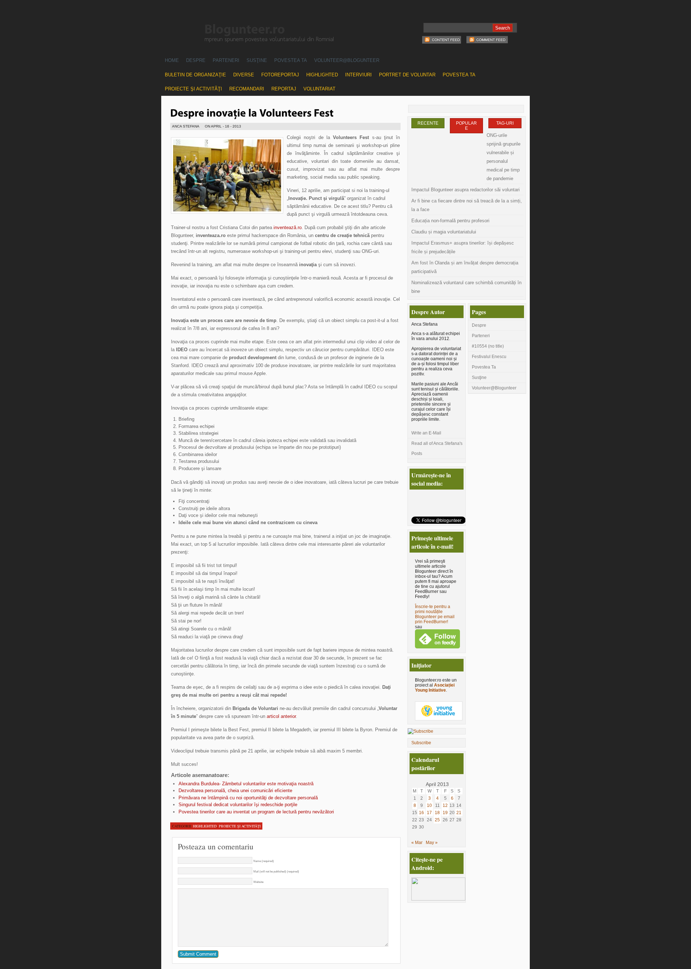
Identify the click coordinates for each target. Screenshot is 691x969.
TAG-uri (505, 123)
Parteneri (226, 60)
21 (458, 812)
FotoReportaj (280, 74)
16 (421, 812)
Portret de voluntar (407, 74)
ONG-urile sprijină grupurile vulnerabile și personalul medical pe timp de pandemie (503, 157)
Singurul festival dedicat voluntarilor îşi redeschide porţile (238, 804)
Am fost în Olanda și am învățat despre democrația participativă (464, 267)
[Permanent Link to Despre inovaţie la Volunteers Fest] (252, 112)
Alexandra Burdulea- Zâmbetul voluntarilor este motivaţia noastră (246, 783)
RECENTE (427, 123)
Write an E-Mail (426, 433)
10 (429, 805)
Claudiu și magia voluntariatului (443, 232)
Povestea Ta (290, 60)
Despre (196, 60)
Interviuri (358, 74)
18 (437, 812)
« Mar (417, 842)
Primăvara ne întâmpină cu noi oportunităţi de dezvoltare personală (248, 797)
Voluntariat (319, 88)
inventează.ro (288, 227)
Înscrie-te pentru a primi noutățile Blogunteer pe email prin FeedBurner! (435, 614)
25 (437, 819)
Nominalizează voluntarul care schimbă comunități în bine (466, 287)
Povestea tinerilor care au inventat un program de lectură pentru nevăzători (256, 811)
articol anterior (280, 716)
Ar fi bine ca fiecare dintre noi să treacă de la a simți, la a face (466, 205)
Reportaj (283, 88)
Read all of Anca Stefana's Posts (436, 448)
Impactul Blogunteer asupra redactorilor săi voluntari (465, 189)
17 (429, 812)
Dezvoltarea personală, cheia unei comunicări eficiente (235, 790)
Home (172, 60)
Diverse (243, 74)
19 (445, 812)
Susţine (257, 60)
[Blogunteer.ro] (301, 29)
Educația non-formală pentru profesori (450, 220)
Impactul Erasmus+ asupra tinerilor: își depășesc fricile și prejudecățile (462, 247)
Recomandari (246, 88)
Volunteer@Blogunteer (346, 60)
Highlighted (322, 74)
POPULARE (466, 126)
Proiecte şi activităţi (193, 88)
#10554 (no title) (488, 346)
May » (432, 842)
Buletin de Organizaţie (195, 74)
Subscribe (421, 742)
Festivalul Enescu (489, 356)
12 (445, 805)
